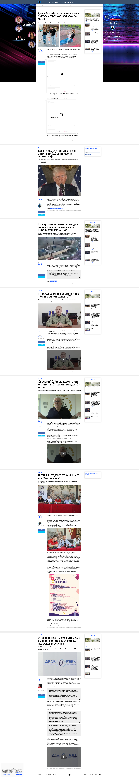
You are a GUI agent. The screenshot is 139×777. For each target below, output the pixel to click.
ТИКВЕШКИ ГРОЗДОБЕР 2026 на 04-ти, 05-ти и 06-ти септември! (59, 476)
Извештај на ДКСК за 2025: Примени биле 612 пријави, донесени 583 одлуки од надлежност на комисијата (48, 5)
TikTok (100, 774)
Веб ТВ (71, 2)
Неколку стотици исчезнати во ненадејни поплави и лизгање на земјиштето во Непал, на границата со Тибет (58, 227)
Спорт (53, 2)
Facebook (84, 774)
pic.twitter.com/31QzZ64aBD (65, 275)
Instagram (91, 774)
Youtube (96, 774)
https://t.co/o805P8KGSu (54, 275)
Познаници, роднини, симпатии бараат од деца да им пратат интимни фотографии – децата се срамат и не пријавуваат (91, 5)
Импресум (54, 774)
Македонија (40, 290)
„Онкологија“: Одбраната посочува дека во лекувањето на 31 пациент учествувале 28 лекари (59, 384)
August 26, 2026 (61, 278)
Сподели (42, 61)
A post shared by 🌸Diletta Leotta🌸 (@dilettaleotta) (61, 91)
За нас (46, 774)
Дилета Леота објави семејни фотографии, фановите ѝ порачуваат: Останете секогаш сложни (59, 16)
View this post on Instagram (53, 76)
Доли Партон (53, 208)
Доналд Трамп (60, 208)
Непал (51, 281)
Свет (38, 147)
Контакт (49, 774)
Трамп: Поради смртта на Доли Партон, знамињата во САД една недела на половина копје (57, 153)
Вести (50, 2)
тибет (55, 281)
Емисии (65, 2)
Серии (68, 2)
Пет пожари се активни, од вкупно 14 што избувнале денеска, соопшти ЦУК (58, 295)
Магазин (56, 2)
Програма (61, 2)
